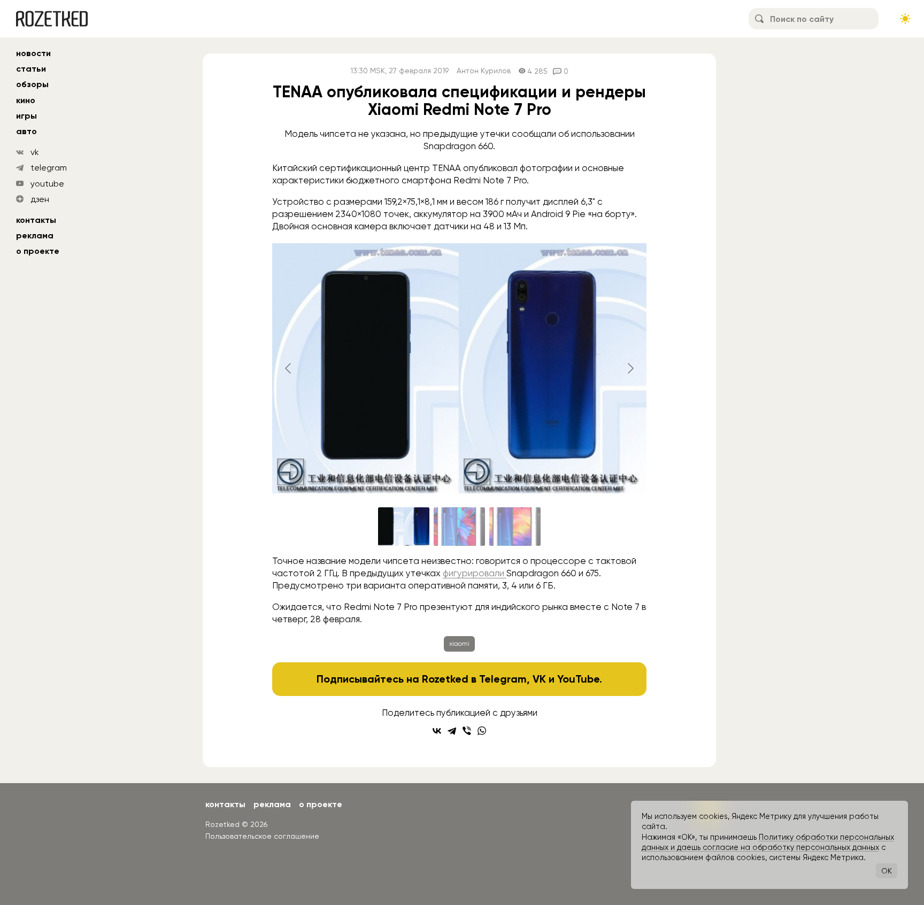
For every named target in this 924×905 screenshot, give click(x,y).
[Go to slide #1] (403, 526)
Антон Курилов (484, 71)
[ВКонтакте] (436, 730)
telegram (48, 168)
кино (25, 100)
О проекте (37, 251)
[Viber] (466, 730)
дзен (39, 199)
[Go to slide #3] (515, 526)
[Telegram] (451, 730)
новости (33, 53)
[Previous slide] (289, 368)
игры (26, 116)
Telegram (503, 678)
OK (886, 871)
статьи (31, 69)
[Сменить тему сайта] (905, 18)
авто (26, 131)
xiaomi (459, 643)
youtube (47, 184)
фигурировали (474, 573)
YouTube (578, 678)
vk (34, 152)
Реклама (34, 235)
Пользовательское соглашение (262, 836)
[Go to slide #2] (459, 526)
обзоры (32, 84)
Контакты (36, 220)
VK (539, 678)
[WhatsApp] (481, 730)
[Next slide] (630, 368)
